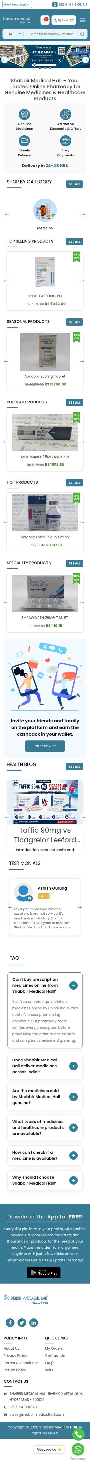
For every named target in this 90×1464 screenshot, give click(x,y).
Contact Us (55, 1355)
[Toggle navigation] (82, 20)
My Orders (54, 1348)
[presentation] (4, 60)
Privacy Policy (15, 1355)
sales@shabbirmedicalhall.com (37, 1414)
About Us (11, 1348)
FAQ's (49, 1362)
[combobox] (13, 34)
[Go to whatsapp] (78, 1449)
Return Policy (15, 1370)
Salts (49, 1370)
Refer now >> (45, 745)
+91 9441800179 (23, 1407)
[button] (40, 68)
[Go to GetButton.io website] (78, 1459)
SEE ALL (74, 184)
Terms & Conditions (21, 1362)
